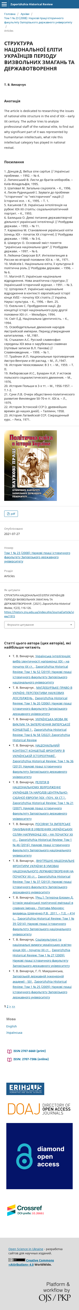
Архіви (25, 14)
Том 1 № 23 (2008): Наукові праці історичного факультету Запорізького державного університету (38, 20)
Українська (14, 1033)
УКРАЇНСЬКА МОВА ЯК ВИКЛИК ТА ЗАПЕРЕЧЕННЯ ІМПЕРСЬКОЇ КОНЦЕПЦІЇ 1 (41, 724)
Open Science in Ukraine (25, 1249)
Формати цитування (20, 625)
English (11, 1026)
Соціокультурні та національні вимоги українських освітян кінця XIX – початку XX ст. (42, 944)
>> (13, 1006)
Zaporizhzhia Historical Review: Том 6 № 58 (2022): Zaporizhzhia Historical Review (41, 735)
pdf (12, 514)
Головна (9, 14)
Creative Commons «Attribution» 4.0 (31, 1262)
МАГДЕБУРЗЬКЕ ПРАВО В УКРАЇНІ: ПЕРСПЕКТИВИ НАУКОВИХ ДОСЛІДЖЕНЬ (42, 693)
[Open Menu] (4, 4)
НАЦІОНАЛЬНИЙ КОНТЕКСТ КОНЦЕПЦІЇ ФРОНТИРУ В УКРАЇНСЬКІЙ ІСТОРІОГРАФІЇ (39, 750)
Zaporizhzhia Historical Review (32, 4)
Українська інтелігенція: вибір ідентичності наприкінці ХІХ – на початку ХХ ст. (42, 661)
